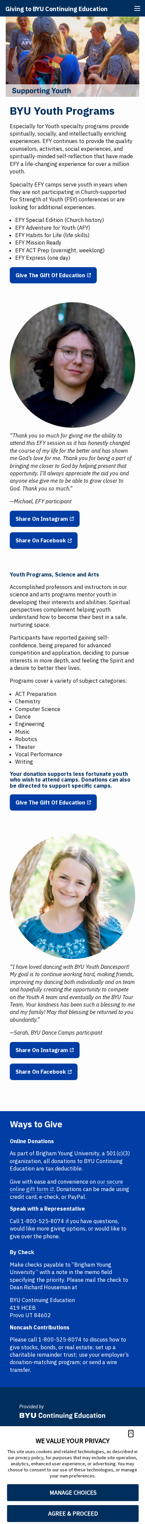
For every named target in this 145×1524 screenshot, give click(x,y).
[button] (130, 1433)
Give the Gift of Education (50, 275)
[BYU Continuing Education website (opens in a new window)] (62, 1414)
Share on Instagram (42, 518)
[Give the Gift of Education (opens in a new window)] (72, 20)
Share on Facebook (41, 540)
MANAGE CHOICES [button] (73, 1492)
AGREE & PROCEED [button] (73, 1513)
